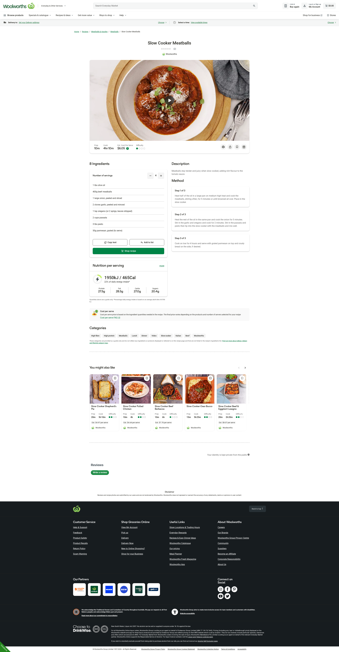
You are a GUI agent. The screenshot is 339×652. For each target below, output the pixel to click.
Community (223, 543)
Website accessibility (187, 613)
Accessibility (242, 649)
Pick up (124, 532)
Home (76, 32)
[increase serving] (161, 176)
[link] (169, 49)
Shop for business (311, 15)
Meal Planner (176, 554)
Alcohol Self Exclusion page (208, 641)
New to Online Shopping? (133, 548)
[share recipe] (230, 147)
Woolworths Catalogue (180, 543)
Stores (333, 15)
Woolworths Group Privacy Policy (153, 649)
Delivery (125, 538)
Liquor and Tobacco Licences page (200, 637)
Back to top (257, 509)
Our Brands (223, 532)
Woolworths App (177, 564)
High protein (109, 336)
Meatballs (114, 32)
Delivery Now (127, 543)
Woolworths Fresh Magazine (183, 559)
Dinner (144, 336)
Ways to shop (105, 15)
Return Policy (79, 548)
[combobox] (175, 6)
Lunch (134, 336)
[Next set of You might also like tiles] (245, 368)
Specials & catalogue (38, 15)
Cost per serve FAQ (109, 317)
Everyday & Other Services (52, 6)
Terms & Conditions (228, 649)
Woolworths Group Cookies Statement (181, 649)
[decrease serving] (150, 176)
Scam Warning (80, 554)
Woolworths (171, 54)
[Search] (254, 6)
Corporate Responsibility (229, 559)
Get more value (85, 15)
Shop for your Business (132, 554)
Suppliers (222, 548)
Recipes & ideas (63, 15)
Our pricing (175, 548)
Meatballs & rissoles (99, 32)
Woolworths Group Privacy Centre (233, 538)
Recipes (85, 32)
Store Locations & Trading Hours (185, 527)
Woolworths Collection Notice (208, 649)
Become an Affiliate (227, 554)
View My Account (129, 527)
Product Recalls (80, 543)
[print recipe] (223, 147)
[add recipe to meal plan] (244, 147)
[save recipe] (237, 147)
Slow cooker (166, 336)
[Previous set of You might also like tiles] (239, 368)
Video (154, 336)
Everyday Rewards (178, 532)
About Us (222, 564)
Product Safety (80, 538)
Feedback (77, 532)
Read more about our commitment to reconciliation (99, 616)
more (161, 266)
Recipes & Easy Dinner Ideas (183, 538)
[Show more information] (127, 148)
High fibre (95, 336)
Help (121, 15)
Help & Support (80, 527)
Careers (221, 527)
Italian (178, 336)
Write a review (101, 473)
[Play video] (169, 100)
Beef (187, 336)
